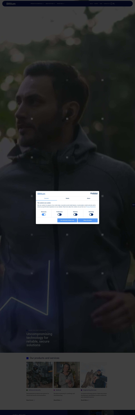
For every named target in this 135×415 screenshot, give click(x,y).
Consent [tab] (46, 198)
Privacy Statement (90, 206)
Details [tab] (67, 198)
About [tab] (88, 198)
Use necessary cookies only (67, 220)
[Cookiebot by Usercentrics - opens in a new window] (91, 194)
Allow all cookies (87, 220)
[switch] (60, 214)
